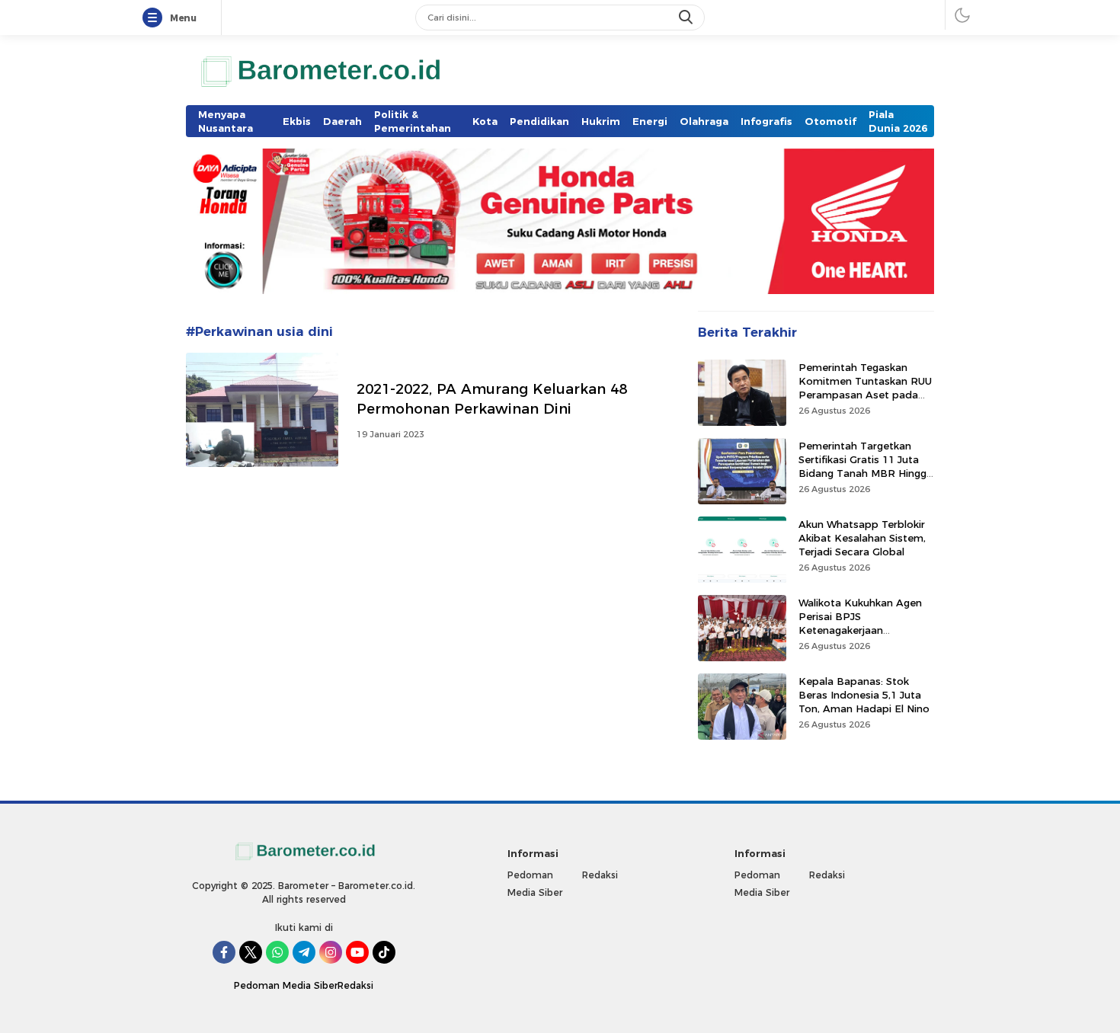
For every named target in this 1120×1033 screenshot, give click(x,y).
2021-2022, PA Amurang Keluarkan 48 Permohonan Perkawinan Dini (492, 398)
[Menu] (155, 18)
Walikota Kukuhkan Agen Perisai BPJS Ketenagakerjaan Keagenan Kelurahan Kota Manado (864, 630)
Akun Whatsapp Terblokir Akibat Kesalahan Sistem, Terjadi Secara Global (862, 537)
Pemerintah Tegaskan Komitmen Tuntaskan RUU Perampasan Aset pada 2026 (865, 387)
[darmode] (962, 15)
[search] (687, 17)
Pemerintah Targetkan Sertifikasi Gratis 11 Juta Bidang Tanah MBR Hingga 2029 (865, 466)
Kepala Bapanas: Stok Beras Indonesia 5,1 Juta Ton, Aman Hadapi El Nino (864, 694)
